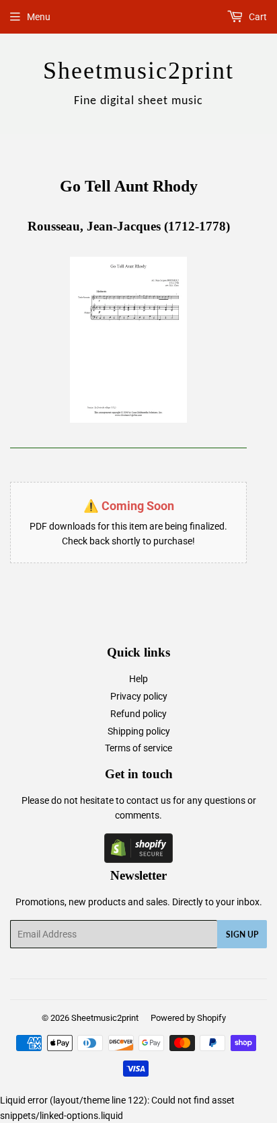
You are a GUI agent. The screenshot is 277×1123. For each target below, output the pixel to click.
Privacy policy (138, 696)
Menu (38, 16)
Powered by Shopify (188, 1018)
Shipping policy (139, 731)
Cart (257, 16)
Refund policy (138, 713)
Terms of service (138, 748)
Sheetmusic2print (104, 1018)
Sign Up (242, 934)
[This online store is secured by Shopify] (138, 859)
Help (138, 678)
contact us (148, 800)
